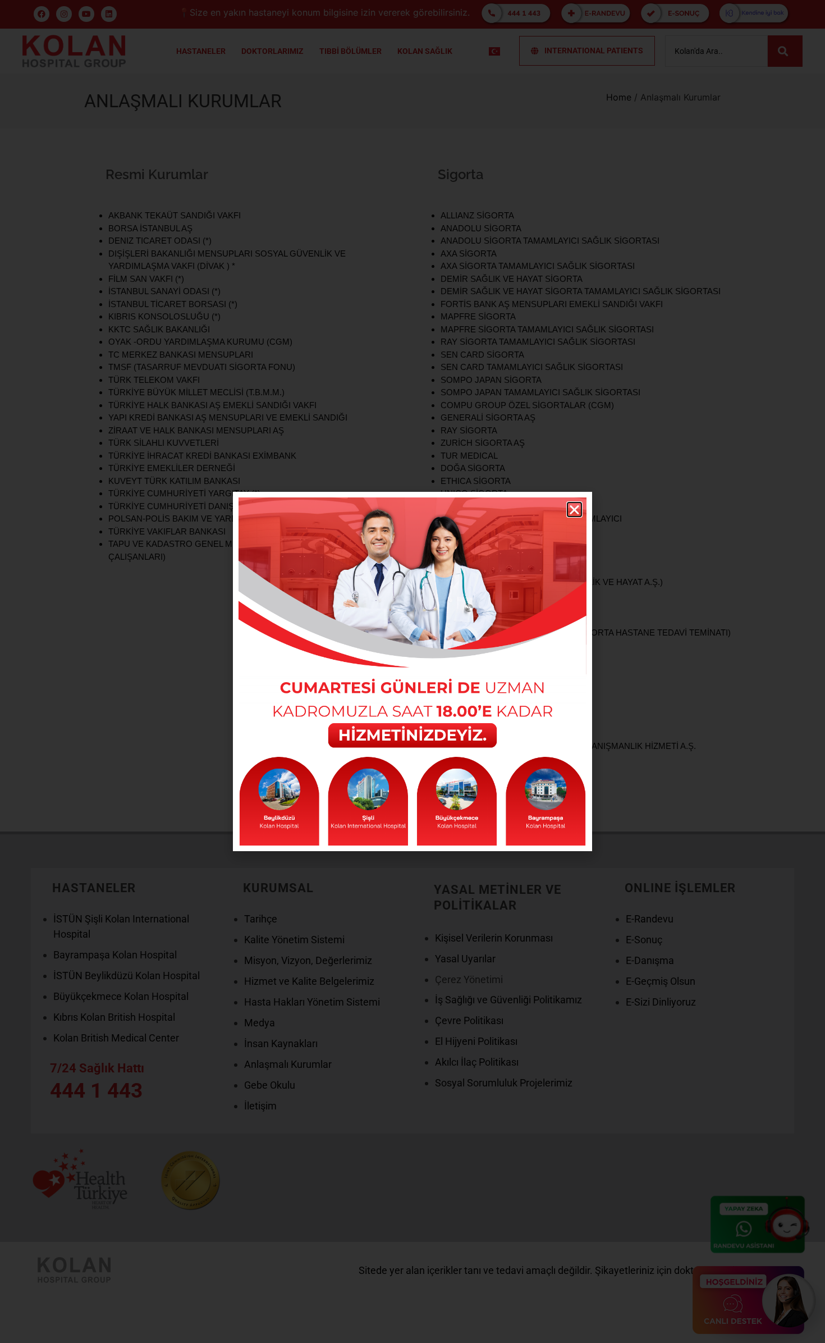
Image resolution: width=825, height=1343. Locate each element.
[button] (574, 509)
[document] (412, 671)
